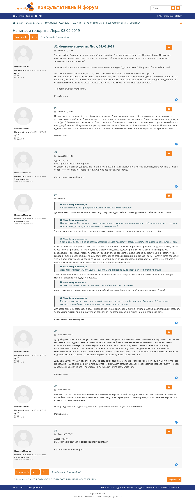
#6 (55, 386)
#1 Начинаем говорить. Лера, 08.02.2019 (84, 46)
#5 (55, 331)
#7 (55, 430)
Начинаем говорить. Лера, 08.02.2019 (46, 30)
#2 (55, 107)
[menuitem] (38, 16)
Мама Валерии (21, 67)
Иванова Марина (22, 173)
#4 (55, 194)
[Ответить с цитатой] (169, 47)
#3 (55, 152)
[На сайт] (25, 6)
